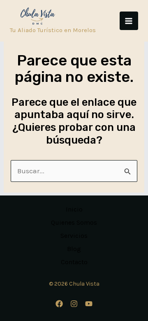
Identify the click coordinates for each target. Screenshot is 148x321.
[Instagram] (74, 303)
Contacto (74, 262)
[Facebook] (59, 303)
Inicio (74, 209)
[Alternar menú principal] (129, 21)
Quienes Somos (74, 222)
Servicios (74, 236)
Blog (74, 249)
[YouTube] (88, 303)
